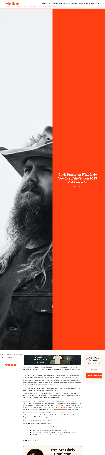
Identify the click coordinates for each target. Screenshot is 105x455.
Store (61, 3)
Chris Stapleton (27, 367)
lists (48, 3)
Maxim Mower (78, 186)
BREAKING (19, 6)
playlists (67, 3)
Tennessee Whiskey (61, 409)
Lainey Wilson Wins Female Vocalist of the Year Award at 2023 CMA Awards (54, 432)
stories (85, 3)
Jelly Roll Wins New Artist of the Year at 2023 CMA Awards (49, 435)
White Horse (30, 388)
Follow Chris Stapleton (95, 375)
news (44, 3)
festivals (55, 3)
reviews (74, 3)
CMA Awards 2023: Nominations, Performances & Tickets (49, 430)
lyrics (80, 3)
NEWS (13, 6)
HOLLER (7, 6)
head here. (49, 420)
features (92, 3)
